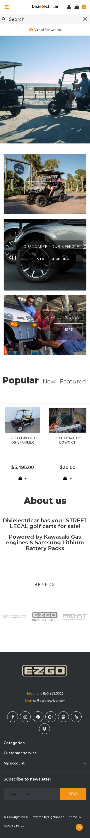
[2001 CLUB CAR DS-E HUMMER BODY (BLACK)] (23, 420)
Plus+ (20, 826)
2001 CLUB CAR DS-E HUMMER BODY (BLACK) (23, 440)
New (49, 381)
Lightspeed (56, 817)
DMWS (8, 826)
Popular (20, 380)
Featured (73, 381)
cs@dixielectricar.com (49, 700)
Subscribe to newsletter (27, 778)
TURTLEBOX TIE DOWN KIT (67, 440)
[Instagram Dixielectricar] (25, 716)
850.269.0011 (53, 693)
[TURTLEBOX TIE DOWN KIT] (68, 420)
